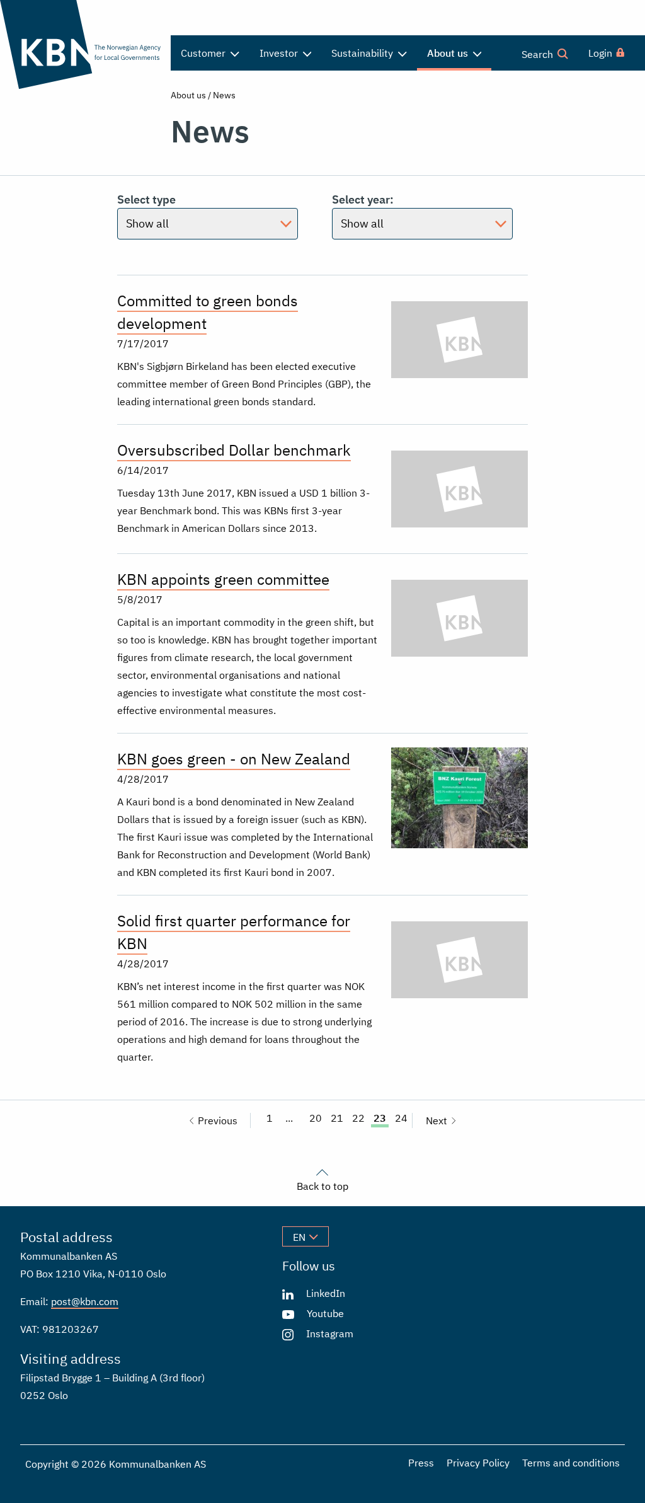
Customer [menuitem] (204, 53)
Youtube (325, 1313)
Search (539, 54)
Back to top (322, 1185)
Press (421, 1462)
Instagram (329, 1333)
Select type (146, 199)
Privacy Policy (478, 1462)
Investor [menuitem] (280, 53)
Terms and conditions (571, 1462)
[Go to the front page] (80, 44)
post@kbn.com (84, 1301)
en (299, 1237)
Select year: (363, 199)
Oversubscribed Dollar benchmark (234, 450)
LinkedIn (325, 1293)
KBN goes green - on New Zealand (233, 759)
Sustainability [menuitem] (363, 53)
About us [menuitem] (449, 53)
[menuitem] (607, 53)
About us (188, 95)
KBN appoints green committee (223, 579)
